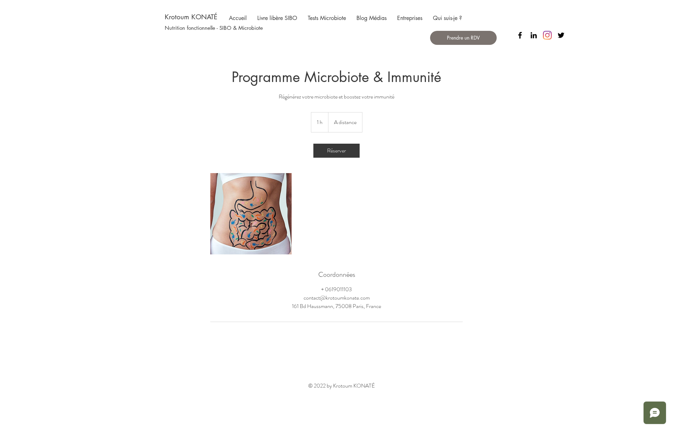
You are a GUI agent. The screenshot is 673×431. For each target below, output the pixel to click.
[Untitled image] (251, 213)
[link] (336, 151)
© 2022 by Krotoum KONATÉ (341, 386)
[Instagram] (547, 35)
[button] (214, 28)
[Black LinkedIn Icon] (533, 35)
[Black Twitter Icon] (561, 35)
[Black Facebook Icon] (520, 35)
